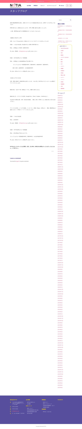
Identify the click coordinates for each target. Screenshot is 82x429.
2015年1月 (60, 314)
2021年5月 (60, 155)
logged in (18, 161)
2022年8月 (60, 126)
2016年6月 (60, 276)
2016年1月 (60, 287)
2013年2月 (60, 365)
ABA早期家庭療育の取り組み (33, 410)
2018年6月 (60, 224)
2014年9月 (60, 322)
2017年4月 (60, 253)
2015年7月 (60, 300)
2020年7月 (60, 175)
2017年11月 (60, 238)
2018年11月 (60, 213)
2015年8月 (60, 298)
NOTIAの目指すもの (31, 402)
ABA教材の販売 (46, 407)
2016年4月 (60, 280)
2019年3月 (60, 204)
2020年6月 (60, 178)
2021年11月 (60, 144)
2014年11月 (60, 318)
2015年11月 (60, 291)
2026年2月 (60, 100)
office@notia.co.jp (40, 1)
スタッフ (42, 5)
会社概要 (29, 403)
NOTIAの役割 (29, 413)
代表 (62, 52)
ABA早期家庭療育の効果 (32, 411)
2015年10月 (60, 293)
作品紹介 (62, 70)
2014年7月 (60, 327)
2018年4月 (60, 229)
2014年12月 (60, 316)
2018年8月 (60, 220)
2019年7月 (60, 195)
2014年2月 (60, 338)
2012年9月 (60, 376)
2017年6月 (60, 249)
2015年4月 (60, 307)
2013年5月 (60, 358)
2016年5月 (60, 278)
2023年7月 (60, 117)
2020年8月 (60, 173)
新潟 (62, 61)
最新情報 (62, 88)
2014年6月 (60, 329)
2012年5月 (60, 385)
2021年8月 (60, 151)
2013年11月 (60, 345)
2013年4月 (60, 360)
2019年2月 (60, 207)
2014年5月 (60, 331)
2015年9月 (60, 296)
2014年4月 (60, 334)
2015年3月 (60, 309)
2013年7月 (60, 354)
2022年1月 (60, 140)
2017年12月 (60, 236)
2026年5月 (60, 97)
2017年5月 (60, 251)
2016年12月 (60, 262)
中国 (62, 86)
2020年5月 (60, 180)
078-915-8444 (29, 1)
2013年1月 (60, 367)
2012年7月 (60, 380)
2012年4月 (60, 387)
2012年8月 (60, 378)
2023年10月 (60, 115)
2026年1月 (60, 102)
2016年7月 (60, 273)
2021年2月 (60, 162)
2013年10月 (60, 347)
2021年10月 (60, 146)
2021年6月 (60, 153)
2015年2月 (60, 311)
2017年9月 (60, 242)
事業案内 (36, 5)
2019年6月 (60, 198)
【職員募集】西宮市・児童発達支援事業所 (65, 31)
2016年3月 (60, 282)
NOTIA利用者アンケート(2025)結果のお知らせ (65, 27)
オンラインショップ (51, 5)
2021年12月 (60, 142)
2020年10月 (60, 169)
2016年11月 (60, 264)
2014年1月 (60, 340)
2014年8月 (60, 325)
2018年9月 (60, 218)
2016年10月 (60, 267)
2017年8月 (60, 244)
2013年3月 (60, 363)
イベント (62, 79)
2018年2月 (60, 231)
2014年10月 (60, 320)
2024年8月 (60, 109)
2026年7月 (60, 95)
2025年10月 (60, 104)
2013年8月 (60, 351)
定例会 (62, 81)
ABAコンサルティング (47, 403)
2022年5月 (60, 131)
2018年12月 (60, 211)
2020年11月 (60, 166)
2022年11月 (60, 122)
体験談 (62, 68)
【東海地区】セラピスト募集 (63, 38)
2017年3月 (60, 256)
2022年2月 (60, 137)
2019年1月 (60, 209)
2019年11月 (60, 187)
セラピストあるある (65, 57)
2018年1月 (60, 233)
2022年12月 (60, 120)
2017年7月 (60, 247)
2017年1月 (60, 260)
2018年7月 (60, 222)
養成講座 (62, 84)
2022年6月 (60, 129)
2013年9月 (60, 349)
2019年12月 (60, 184)
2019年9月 (60, 191)
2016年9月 (60, 269)
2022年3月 (60, 135)
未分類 (62, 50)
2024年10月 (60, 106)
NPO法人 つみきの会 (47, 411)
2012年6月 (60, 383)
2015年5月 (60, 305)
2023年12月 (60, 113)
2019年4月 (60, 202)
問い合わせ (61, 5)
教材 (62, 59)
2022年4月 (60, 133)
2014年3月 (60, 336)
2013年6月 (60, 356)
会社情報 (29, 5)
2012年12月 (60, 369)
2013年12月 (60, 342)
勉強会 (62, 55)
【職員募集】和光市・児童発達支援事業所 (65, 35)
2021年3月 (60, 160)
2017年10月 (60, 240)
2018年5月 (60, 227)
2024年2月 (60, 111)
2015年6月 (60, 302)
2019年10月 (60, 189)
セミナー (62, 77)
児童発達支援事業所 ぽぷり (49, 405)
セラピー (62, 66)
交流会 (62, 72)
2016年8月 (60, 271)
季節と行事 (63, 75)
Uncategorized (64, 48)
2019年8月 (60, 193)
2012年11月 (60, 371)
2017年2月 (60, 258)
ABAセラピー (45, 402)
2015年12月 (60, 289)
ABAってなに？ (30, 408)
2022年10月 (60, 124)
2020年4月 (60, 182)
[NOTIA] (15, 5)
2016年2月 (60, 285)
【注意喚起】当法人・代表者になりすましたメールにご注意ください (65, 42)
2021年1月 (60, 164)
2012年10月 (60, 374)
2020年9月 (60, 171)
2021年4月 (60, 158)
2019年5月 (60, 200)
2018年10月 (60, 215)
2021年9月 (60, 149)
